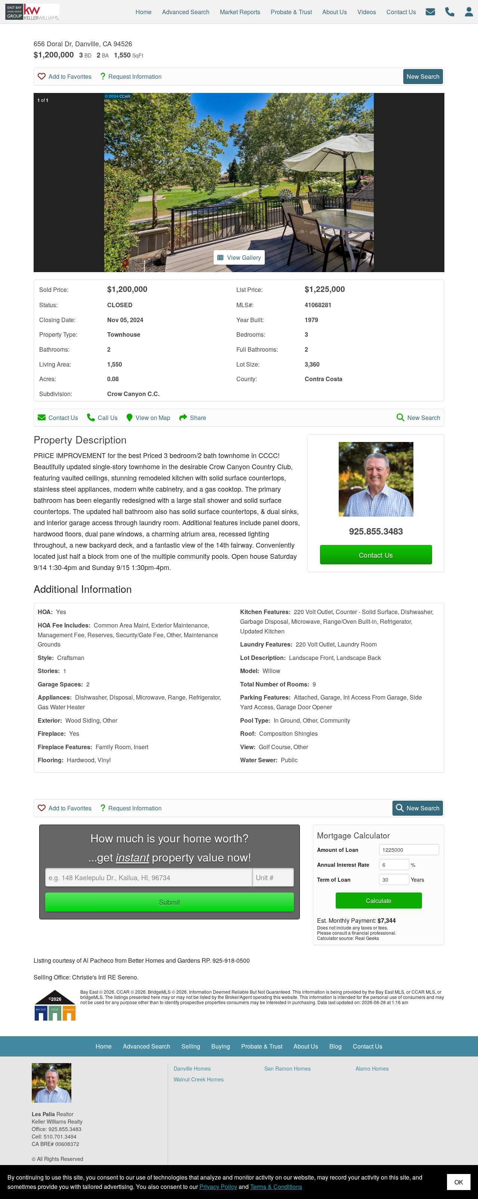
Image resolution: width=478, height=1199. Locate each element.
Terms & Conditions (276, 1186)
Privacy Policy (218, 1186)
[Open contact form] (430, 11)
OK (458, 1182)
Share (198, 417)
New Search (423, 76)
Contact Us (63, 417)
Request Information (135, 76)
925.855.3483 (376, 530)
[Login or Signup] (469, 11)
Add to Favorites (70, 76)
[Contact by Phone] (449, 11)
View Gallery (244, 257)
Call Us (108, 417)
